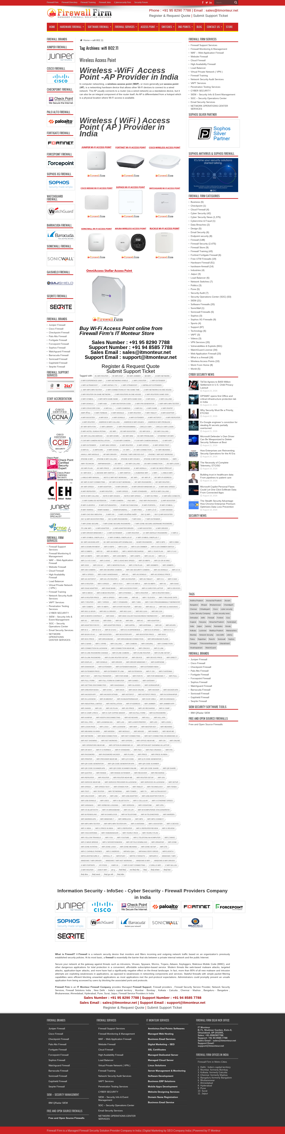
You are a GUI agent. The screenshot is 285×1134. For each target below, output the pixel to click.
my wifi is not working (119, 482)
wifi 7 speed (103, 602)
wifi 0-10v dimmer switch (162, 547)
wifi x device (173, 824)
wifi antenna (145, 625)
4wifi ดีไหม (85, 413)
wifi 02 (99, 551)
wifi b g (84, 630)
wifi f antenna (165, 671)
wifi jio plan (112, 708)
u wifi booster (145, 528)
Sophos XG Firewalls (201, 319)
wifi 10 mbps (86, 556)
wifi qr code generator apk (121, 764)
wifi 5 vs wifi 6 (133, 584)
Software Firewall (98, 27)
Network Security (206, 635)
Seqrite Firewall (57, 366)
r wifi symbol (166, 505)
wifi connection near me (122, 648)
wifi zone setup (148, 847)
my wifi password (143, 482)
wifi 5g (163, 584)
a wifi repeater (173, 417)
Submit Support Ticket (210, 15)
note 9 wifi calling (90, 496)
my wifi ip (146, 477)
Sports (194, 323)
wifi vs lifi (129, 810)
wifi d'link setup (162, 653)
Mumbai (193, 635)
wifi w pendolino (89, 814)
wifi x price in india (104, 828)
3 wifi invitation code (121, 404)
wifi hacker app (88, 694)
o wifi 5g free (151, 496)
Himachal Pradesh (216, 622)
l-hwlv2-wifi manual (90, 477)
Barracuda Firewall (58, 355)
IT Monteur (214, 1130)
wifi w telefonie (129, 814)
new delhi (220, 635)
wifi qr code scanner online (122, 768)
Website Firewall (57, 567)
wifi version (128, 805)
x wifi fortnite (88, 865)
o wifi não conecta (171, 496)
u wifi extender (114, 533)
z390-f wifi (102, 870)
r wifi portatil (149, 505)
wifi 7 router (87, 602)
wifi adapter (153, 620)
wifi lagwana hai (104, 722)
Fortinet (220, 618)
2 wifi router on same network (96, 394)
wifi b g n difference (130, 630)
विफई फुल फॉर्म (108, 874)
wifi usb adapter (130, 796)
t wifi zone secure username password (153, 524)
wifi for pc (138, 676)
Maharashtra (231, 631)
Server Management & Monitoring (167, 1070)
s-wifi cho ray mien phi (91, 514)
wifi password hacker (109, 754)
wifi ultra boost (158, 791)
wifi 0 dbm (173, 542)
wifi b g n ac (110, 630)
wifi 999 (129, 620)
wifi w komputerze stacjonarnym (153, 810)
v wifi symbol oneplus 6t (120, 537)
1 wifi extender (157, 380)
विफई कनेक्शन (155, 870)
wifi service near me (90, 782)
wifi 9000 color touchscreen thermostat (138, 616)
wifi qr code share (150, 768)
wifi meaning (166, 727)
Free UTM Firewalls (201, 258)
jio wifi (118, 464)
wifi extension (135, 671)
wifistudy (120, 856)
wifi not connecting (130, 736)
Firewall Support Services (204, 45)
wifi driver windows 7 (136, 662)
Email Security (198, 232)
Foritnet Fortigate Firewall (204, 255)
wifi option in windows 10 (121, 745)
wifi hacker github (109, 694)
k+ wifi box (86, 473)
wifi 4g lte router (108, 579)
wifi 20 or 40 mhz (162, 560)
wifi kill (146, 717)
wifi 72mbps (87, 607)
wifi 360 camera (88, 570)
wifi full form (87, 680)
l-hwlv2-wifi (167, 473)
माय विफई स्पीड (134, 870)
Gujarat (193, 622)
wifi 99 (119, 620)
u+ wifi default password (155, 533)
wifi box (162, 634)
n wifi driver (121, 487)
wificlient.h (167, 851)
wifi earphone (157, 662)
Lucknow (202, 631)
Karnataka (218, 626)
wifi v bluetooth (121, 800)
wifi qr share (169, 768)
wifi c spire (100, 644)
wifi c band (86, 644)
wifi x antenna (137, 824)
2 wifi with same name (108, 399)
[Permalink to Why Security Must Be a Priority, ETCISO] (194, 417)
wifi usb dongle (88, 800)
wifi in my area (149, 699)
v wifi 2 (174, 533)
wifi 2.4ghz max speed (124, 560)
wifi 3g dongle (161, 570)
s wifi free (137, 510)
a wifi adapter (167, 413)
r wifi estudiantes (107, 505)
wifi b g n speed (151, 630)
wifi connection (165, 644)
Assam (227, 601)
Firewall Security (199, 243)
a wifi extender (136, 417)
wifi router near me (122, 777)
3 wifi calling (165, 399)
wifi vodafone (145, 805)
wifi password (88, 754)
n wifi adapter (104, 487)
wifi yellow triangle (91, 837)
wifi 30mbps (168, 565)
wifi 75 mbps (103, 607)
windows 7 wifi (169, 856)
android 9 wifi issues (134, 422)
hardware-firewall (200, 266)
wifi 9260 (95, 620)
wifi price (142, 754)
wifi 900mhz (167, 616)
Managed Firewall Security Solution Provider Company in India (104, 1130)
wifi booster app (124, 634)
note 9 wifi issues (111, 496)
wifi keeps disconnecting (108, 717)
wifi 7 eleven (148, 597)
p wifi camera (117, 500)
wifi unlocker (87, 796)
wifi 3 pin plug (135, 565)
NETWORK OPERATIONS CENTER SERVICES (59, 637)
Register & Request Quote (169, 15)
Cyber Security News (201, 217)
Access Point (148, 27)
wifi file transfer (102, 676)
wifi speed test (102, 787)
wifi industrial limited (91, 704)
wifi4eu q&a (129, 851)
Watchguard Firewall (59, 351)
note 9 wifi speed (132, 496)
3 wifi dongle (87, 404)
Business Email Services (161, 1039)
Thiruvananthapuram (208, 643)
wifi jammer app (167, 704)
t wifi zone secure (89, 524)
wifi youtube (123, 837)
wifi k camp (164, 708)
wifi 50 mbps (149, 584)
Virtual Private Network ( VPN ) (207, 71)
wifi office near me (146, 740)
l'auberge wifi (141, 473)
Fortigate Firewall (58, 340)
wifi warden (168, 814)
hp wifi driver (109, 454)
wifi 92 (84, 620)
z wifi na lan (171, 865)
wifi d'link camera (120, 653)
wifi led (153, 722)
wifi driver (117, 662)
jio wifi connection (153, 464)
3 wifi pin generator (144, 404)
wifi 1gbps (135, 556)
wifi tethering (115, 791)
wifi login (166, 722)
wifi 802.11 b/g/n (88, 611)
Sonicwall (221, 639)
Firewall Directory (69, 2)
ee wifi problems (145, 436)
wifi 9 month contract (91, 616)
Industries (196, 270)
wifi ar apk (171, 625)
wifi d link (158, 648)
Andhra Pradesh (196, 601)
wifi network (87, 736)
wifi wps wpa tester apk (115, 824)
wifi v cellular (140, 800)
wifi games (133, 680)
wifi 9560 (107, 620)
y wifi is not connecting (133, 865)
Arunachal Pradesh (214, 601)
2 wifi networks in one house (158, 390)
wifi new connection (107, 736)
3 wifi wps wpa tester (168, 404)
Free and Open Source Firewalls (206, 724)
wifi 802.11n (157, 611)
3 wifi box (150, 399)
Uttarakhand (225, 643)
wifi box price (87, 639)
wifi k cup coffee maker (113, 713)
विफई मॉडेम (120, 874)
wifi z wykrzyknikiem (112, 842)
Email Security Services (61, 630)
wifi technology (155, 787)
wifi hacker (153, 690)
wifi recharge (157, 773)
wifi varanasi (87, 805)
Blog (199, 27)
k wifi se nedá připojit (161, 468)
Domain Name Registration (163, 1097)
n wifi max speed (167, 487)
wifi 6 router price (90, 597)
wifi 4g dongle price (160, 574)
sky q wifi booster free (92, 519)
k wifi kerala (140, 468)
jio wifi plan (87, 468)
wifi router (103, 777)
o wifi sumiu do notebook (94, 500)
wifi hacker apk (170, 690)
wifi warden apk (88, 819)
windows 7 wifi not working (119, 861)
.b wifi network (162, 376)
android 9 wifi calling (109, 422)
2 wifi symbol (87, 399)
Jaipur (194, 274)
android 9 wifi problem (159, 422)
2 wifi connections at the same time (123, 390)
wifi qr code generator (92, 764)
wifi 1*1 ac (171, 551)
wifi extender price (90, 671)
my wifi (134, 477)
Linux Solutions (157, 1065)
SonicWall (196, 308)
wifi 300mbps (152, 565)
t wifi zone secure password (116, 524)
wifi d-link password (90, 657)
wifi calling (116, 644)
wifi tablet (138, 787)
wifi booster (105, 634)
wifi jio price (128, 708)
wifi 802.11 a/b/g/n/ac (168, 607)
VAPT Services (56, 602)
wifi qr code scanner (149, 764)
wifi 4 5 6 (176, 570)
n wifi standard (139, 491)
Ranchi (212, 639)
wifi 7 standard (120, 602)
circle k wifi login (164, 427)
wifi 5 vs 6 (117, 584)
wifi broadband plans (158, 639)
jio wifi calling (133, 464)
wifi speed (86, 787)
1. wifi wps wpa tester (91, 390)
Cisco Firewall (56, 328)
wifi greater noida (90, 690)
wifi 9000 (110, 616)
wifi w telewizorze (150, 814)
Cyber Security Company (200, 613)
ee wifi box (145, 431)
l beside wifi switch (104, 473)
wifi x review (168, 828)
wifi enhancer (87, 667)
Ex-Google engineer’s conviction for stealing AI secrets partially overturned (219, 425)
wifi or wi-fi (86, 750)
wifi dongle (101, 662)
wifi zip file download (136, 842)
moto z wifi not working (115, 477)
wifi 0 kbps (109, 547)
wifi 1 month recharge (133, 551)
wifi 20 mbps (144, 560)
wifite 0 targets (137, 856)
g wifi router (126, 445)
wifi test (85, 791)
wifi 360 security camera (138, 570)
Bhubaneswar (215, 605)
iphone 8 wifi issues (130, 459)
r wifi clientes (88, 505)
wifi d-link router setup (116, 657)
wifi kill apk (159, 717)
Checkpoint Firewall (59, 332)
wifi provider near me (106, 759)
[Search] (235, 2)
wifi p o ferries (103, 750)
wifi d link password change (94, 653)
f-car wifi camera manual (146, 440)
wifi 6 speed (108, 597)
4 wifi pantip (167, 408)
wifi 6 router (142, 593)
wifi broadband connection (130, 639)
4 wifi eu (138, 408)
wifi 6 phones (125, 593)
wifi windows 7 (107, 819)
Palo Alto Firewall (58, 336)
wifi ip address (133, 704)
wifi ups (102, 796)
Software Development (160, 1076)
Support (195, 327)
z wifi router (87, 870)
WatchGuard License (201, 349)
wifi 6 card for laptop (152, 588)
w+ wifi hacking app (90, 542)
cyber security (226, 609)
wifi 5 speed (103, 584)
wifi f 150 (150, 671)
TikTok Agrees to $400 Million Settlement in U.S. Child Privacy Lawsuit (216, 384)
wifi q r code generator (149, 759)
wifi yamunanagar (109, 833)
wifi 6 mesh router (105, 593)
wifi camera (131, 644)
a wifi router (88, 422)
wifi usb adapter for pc (153, 796)
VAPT (193, 334)
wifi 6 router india (161, 593)
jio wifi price (103, 468)
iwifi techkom (87, 464)
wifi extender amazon (126, 667)
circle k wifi (146, 427)
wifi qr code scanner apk (93, 768)
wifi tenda (172, 787)
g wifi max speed (108, 445)
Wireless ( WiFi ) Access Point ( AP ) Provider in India (124, 127)
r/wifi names (103, 510)
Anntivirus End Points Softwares (166, 1028)
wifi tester (99, 791)
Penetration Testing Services (205, 87)
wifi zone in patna (89, 847)
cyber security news (221, 613)
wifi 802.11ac (125, 611)
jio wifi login (173, 464)
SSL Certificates (157, 1049)
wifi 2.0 (161, 556)
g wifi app (167, 440)
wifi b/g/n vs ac (88, 634)
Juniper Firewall (57, 325)
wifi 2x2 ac (98, 565)
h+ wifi (126, 450)
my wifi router (162, 482)
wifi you (109, 837)
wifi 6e (135, 597)
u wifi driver (162, 528)
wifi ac (140, 620)
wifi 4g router (128, 579)
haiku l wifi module (90, 454)
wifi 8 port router (121, 607)
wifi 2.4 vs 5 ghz (88, 560)
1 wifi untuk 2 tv (109, 385)
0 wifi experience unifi (91, 380)
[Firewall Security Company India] (79, 17)
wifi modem (109, 731)
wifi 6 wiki (123, 597)
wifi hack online (136, 690)
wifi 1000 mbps (119, 556)
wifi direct (172, 657)
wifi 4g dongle (139, 574)
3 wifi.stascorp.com (90, 408)
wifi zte (163, 847)
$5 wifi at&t (117, 376)
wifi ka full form (137, 713)
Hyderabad (231, 622)
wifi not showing (89, 740)
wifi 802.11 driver (108, 611)
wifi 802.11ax (141, 611)
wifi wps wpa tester (90, 824)
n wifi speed (122, 491)
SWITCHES (166, 27)
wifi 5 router (87, 584)
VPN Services (198, 342)
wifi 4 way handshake (108, 574)
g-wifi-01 (85, 450)
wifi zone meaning (128, 847)
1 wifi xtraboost (129, 385)
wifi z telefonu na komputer (146, 837)
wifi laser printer (137, 722)
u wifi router (132, 533)
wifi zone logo (109, 847)
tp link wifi (86, 528)
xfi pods (103, 865)
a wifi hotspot (154, 417)
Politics (194, 285)
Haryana (202, 622)
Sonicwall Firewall (58, 359)
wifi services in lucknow (152, 782)
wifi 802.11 (150, 607)
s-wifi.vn (110, 514)
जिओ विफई (122, 870)
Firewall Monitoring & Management (209, 49)
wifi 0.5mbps (86, 551)
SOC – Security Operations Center (209, 98)
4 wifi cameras (123, 408)
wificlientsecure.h (90, 856)
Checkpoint (196, 205)
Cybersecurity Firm (122, 2)
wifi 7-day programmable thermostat (162, 602)
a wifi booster (88, 417)
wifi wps (139, 819)
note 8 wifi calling (160, 491)
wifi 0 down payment (90, 547)
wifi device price (154, 657)
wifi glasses (134, 685)
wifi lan (120, 722)
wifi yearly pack (130, 833)
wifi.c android (112, 851)
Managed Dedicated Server (163, 1055)
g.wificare (98, 450)
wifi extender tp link (114, 671)
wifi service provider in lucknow (120, 782)
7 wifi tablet (151, 413)
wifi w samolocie (109, 814)
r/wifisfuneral (120, 510)
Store (229, 27)
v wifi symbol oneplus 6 (92, 537)
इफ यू (113, 870)
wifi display (86, 662)
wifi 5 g (160, 579)
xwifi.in (114, 865)
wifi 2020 (85, 565)
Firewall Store (198, 247)
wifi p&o (138, 750)
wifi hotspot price (147, 694)
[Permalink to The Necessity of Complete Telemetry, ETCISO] (194, 470)
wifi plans (129, 754)
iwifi (175, 459)
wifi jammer (149, 704)
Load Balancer (56, 581)
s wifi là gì (151, 510)
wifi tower (131, 791)
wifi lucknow (119, 727)
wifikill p (107, 856)
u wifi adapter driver (123, 528)
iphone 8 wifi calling (107, 459)
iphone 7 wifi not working (160, 454)
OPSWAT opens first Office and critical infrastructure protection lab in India (218, 399)
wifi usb (114, 796)
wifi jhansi (86, 708)
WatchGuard (211, 648)
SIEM (193, 300)
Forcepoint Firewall (59, 344)
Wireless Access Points (203, 361)
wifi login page (88, 727)
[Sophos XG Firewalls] (60, 184)
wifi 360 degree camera (111, 570)
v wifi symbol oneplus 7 (147, 537)
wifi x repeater (124, 828)
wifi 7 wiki (136, 602)
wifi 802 (138, 607)
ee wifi (113, 431)
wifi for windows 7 (156, 676)
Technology (197, 331)
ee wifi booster (127, 431)
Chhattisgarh (205, 609)
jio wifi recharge (121, 468)
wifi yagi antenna (89, 833)
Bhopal (204, 605)
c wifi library (106, 427)
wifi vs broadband (111, 810)
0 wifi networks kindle (117, 380)
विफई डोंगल (84, 874)
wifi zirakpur (157, 842)
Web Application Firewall (203, 353)
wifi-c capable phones (91, 851)
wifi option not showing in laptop (153, 745)
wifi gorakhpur (152, 685)
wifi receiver (140, 773)
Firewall (195, 240)
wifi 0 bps (160, 542)
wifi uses (104, 800)
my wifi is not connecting (93, 482)
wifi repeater (87, 777)
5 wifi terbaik (101, 413)
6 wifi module (117, 413)
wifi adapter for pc (90, 625)
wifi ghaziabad (117, 685)
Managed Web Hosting (161, 1033)
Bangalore (194, 605)
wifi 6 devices (173, 588)
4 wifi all (108, 408)
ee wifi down (113, 436)
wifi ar (158, 625)
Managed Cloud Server (161, 1060)
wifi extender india (149, 667)
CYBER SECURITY (59, 613)
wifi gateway (149, 680)
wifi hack (120, 690)
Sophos (195, 315)
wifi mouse (139, 731)
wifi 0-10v (122, 547)
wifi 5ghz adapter (89, 588)
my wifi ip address (163, 477)
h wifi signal (113, 450)
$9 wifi (148, 376)
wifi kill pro (87, 722)
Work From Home (200, 365)
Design (194, 228)
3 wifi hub (102, 404)
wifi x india (86, 828)
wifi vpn (159, 805)
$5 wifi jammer (134, 376)
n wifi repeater (88, 491)
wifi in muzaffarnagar (127, 699)
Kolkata (193, 631)
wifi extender (104, 667)
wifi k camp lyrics (89, 713)
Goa (228, 618)
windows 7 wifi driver (91, 861)
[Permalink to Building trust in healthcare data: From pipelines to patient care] (194, 482)
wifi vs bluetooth (89, 810)
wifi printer (86, 759)
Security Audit (198, 293)
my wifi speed (87, 487)
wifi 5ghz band (108, 588)
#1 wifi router (101, 376)
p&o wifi (131, 500)
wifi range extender (120, 773)
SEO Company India (179, 1130)
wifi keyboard (131, 717)
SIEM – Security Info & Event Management (213, 94)
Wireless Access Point (97, 60)
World (194, 368)
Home (52, 27)
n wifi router (106, 491)
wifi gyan (107, 690)
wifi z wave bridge (89, 842)
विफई (145, 870)
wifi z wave (170, 837)
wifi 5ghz (174, 584)
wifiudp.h (153, 856)
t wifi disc (136, 519)
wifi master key (148, 727)
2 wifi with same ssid (132, 399)
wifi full (173, 676)
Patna (192, 639)
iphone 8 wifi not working (156, 459)
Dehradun (194, 618)
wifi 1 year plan (155, 551)
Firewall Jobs (105, 2)
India (192, 626)
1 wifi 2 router (139, 380)
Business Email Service (161, 1102)
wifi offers (127, 740)
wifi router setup (145, 777)
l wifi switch (124, 473)
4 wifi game (152, 408)
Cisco (215, 609)
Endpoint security (200, 236)
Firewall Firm (52, 2)
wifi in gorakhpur (168, 694)
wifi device (137, 657)
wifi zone (172, 842)
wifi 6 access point (129, 588)
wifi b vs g (168, 630)
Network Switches (200, 281)
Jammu (208, 626)
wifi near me (168, 731)
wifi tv (144, 791)
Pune (193, 289)
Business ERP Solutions (161, 1081)
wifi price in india (159, 754)
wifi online (175, 740)
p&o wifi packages (148, 500)
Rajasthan (202, 639)
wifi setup (173, 782)
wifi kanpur (86, 717)
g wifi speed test (161, 445)
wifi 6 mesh (87, 593)
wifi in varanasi (167, 699)
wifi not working (109, 740)
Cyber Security (198, 213)
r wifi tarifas (87, 510)
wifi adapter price (112, 625)
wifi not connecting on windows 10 (161, 736)
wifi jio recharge (146, 708)
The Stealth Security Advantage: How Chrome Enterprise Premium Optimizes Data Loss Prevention (217, 503)
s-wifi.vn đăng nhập (127, 514)
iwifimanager (104, 464)
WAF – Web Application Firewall (207, 52)
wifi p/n (169, 750)
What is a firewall (199, 357)
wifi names (153, 731)
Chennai (193, 609)
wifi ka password (157, 713)
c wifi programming (126, 427)
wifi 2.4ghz (105, 560)
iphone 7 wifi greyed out (132, 454)
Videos (194, 338)
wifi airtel (130, 625)
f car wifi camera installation (95, 440)
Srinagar (193, 643)
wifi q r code (128, 759)
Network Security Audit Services (207, 79)
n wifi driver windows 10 (143, 487)
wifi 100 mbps (102, 556)
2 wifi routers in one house (128, 394)
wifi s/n (161, 777)
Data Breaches (198, 224)
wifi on (162, 740)
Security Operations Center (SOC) (208, 296)
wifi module (124, 731)
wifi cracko (144, 648)
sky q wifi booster (164, 514)
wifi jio (98, 708)
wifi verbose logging (108, 805)
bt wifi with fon (88, 427)
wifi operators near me (93, 745)
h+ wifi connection (142, 450)
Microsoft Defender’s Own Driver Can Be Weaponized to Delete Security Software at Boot (217, 439)
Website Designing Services (163, 1091)
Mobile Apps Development (162, 1086)
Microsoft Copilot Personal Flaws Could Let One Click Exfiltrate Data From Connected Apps (218, 489)
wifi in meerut (106, 699)
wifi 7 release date (168, 597)
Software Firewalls (200, 304)
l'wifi (154, 473)
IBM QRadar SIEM (200, 712)
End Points (184, 27)
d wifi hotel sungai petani (93, 431)
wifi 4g (125, 574)
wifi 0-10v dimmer (139, 547)
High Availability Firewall (203, 64)
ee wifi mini (128, 436)
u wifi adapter (102, 528)
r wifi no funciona (129, 505)
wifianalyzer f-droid (148, 851)
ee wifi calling (161, 431)
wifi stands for (121, 787)
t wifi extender (152, 519)
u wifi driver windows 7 (92, 533)
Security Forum (141, 2)
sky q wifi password (117, 519)
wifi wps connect (155, 819)
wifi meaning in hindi (90, 731)
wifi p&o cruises (153, 750)
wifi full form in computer (111, 680)
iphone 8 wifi (87, 459)
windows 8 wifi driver (164, 861)
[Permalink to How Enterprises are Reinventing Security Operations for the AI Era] (194, 458)
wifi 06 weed (112, 551)
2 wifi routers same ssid (157, 394)
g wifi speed (143, 445)
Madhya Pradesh (216, 631)
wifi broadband (105, 639)
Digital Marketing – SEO (161, 1044)
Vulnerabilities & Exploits (203, 346)
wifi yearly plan (150, 833)
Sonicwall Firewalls (200, 312)
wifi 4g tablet (146, 579)
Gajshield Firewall (58, 363)
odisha (229, 635)
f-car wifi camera (122, 440)
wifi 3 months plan (116, 565)
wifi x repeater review (147, 828)
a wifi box (103, 417)
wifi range (101, 773)
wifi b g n (96, 630)
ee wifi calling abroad (91, 436)
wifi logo (104, 727)
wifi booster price (145, 634)
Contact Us (213, 27)
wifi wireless (124, 819)
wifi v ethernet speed (162, 800)
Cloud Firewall (56, 570)
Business (195, 202)
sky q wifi (145, 514)
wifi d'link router (141, 653)
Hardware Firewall (70, 27)
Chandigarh (228, 605)
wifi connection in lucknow (94, 648)
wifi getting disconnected (93, 685)
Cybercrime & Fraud (201, 221)
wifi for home (121, 676)
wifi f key (85, 676)
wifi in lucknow (88, 699)
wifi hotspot (128, 694)
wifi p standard (122, 750)
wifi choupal (147, 644)
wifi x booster (155, 824)
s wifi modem (166, 510)
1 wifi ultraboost (89, 385)
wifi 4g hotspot (88, 579)
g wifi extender (88, 445)
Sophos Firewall (57, 347)
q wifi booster (168, 500)
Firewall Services (124, 27)
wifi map (133, 727)
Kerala (228, 626)
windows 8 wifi (143, 861)
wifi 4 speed (88, 574)
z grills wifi (155, 865)
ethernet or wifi (166, 436)
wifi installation (114, 704)
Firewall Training (88, 2)
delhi (203, 618)
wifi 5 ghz (172, 579)
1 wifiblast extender (151, 385)
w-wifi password (144, 542)
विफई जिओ (167, 870)
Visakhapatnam (196, 648)
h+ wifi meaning (163, 450)
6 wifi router (134, 413)
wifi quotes (86, 773)
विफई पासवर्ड (96, 874)
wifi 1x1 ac (149, 556)
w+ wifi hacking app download (118, 542)
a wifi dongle (118, 417)
